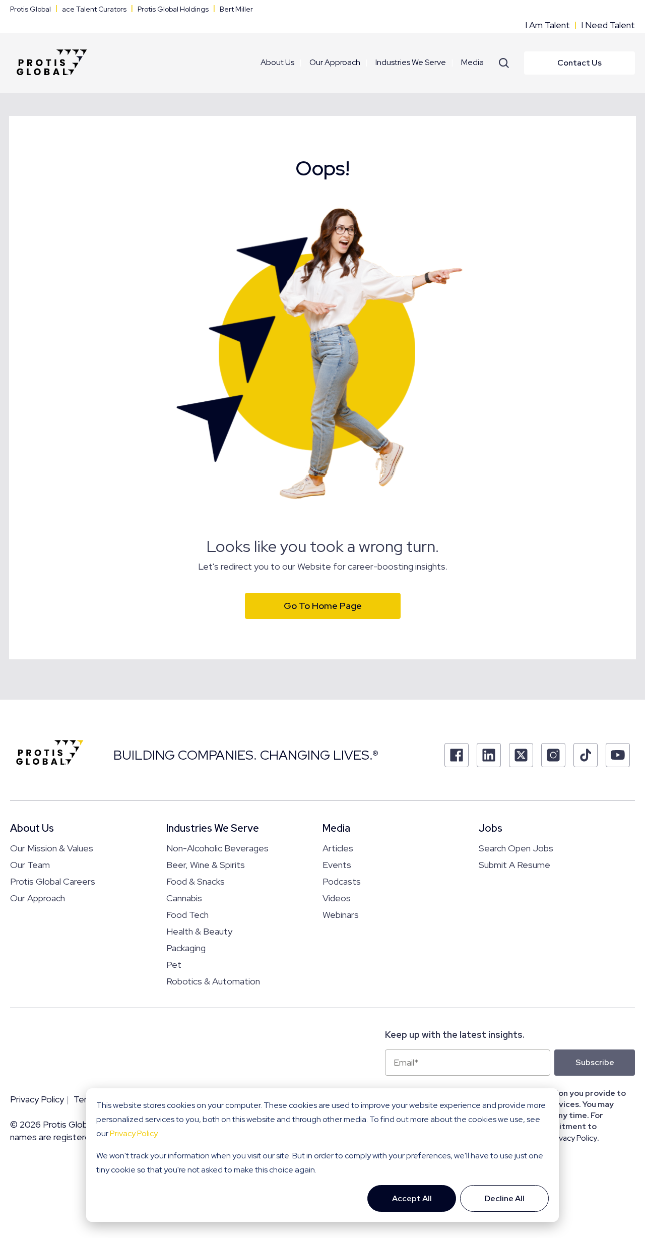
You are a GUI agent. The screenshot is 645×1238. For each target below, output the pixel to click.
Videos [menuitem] (336, 898)
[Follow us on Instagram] (553, 755)
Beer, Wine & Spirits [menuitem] (205, 865)
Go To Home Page (323, 605)
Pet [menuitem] (173, 964)
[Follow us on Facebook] (456, 755)
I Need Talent (608, 25)
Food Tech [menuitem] (187, 914)
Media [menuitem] (472, 62)
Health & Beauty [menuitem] (199, 931)
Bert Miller (236, 9)
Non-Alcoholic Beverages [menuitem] (217, 848)
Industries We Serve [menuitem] (410, 62)
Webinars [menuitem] (340, 914)
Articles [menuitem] (337, 848)
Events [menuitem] (336, 865)
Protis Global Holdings (173, 9)
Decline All (505, 1198)
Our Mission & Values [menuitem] (51, 848)
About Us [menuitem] (277, 62)
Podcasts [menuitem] (341, 881)
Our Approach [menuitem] (334, 62)
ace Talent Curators (94, 9)
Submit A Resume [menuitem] (514, 865)
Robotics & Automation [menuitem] (213, 981)
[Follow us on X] (521, 755)
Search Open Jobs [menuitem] (516, 848)
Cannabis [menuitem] (184, 898)
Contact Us (579, 62)
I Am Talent (547, 25)
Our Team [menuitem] (30, 865)
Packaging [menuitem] (186, 948)
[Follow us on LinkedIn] (489, 755)
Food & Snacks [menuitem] (195, 881)
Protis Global (30, 9)
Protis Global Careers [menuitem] (52, 881)
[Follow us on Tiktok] (585, 755)
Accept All (412, 1198)
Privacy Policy (133, 1133)
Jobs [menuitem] (490, 828)
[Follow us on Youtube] (618, 755)
